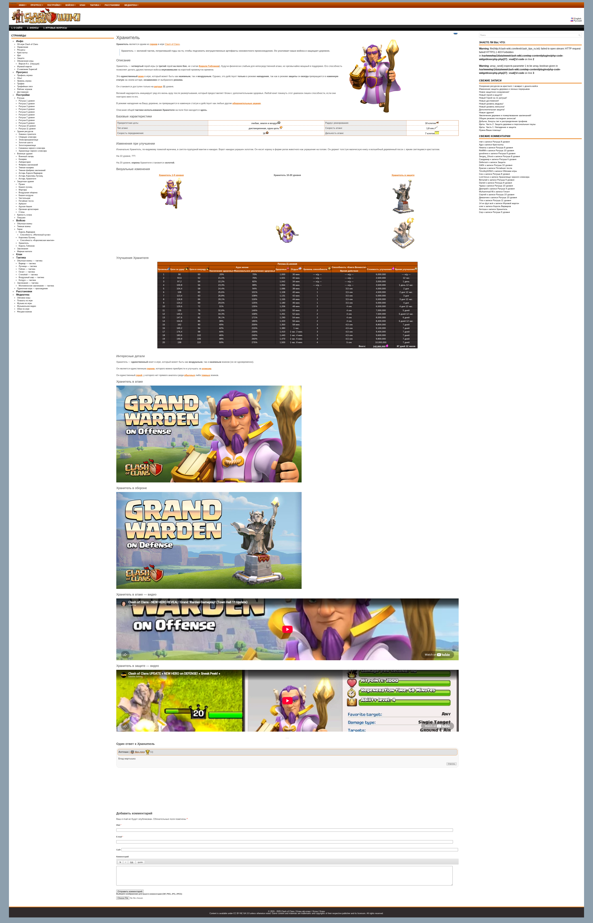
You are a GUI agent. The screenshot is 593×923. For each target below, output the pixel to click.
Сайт (118, 850)
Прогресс (37, 5)
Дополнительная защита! (492, 109)
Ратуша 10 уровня (27, 126)
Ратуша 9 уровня (27, 123)
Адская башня (25, 206)
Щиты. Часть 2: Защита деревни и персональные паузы (507, 124)
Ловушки (21, 217)
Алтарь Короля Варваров (30, 173)
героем (151, 368)
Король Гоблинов (27, 246)
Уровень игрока (24, 81)
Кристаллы (22, 52)
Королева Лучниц (27, 237)
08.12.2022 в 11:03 (137, 753)
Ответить (451, 764)
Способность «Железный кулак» (35, 235)
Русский (577, 20)
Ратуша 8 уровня (27, 120)
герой (139, 375)
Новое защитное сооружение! (494, 92)
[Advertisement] (287, 790)
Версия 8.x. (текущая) (29, 64)
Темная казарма (26, 167)
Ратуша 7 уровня (27, 117)
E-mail (119, 837)
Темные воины (24, 226)
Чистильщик (24, 198)
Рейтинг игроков (24, 89)
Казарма (23, 159)
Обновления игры (25, 61)
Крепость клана (24, 215)
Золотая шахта (26, 142)
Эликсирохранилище (28, 140)
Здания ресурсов (25, 131)
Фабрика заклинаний (28, 165)
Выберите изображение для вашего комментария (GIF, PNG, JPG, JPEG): (149, 894)
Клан (82, 5)
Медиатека (131, 5)
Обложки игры (23, 298)
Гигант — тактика (27, 272)
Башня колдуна (26, 195)
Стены (22, 212)
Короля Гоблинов (209, 66)
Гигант (506, 191)
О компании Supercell (27, 69)
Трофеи (20, 83)
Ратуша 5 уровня (27, 112)
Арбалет (23, 204)
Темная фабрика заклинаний (32, 170)
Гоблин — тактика (27, 269)
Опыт (19, 78)
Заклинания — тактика (27, 283)
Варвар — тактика (27, 263)
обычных (189, 375)
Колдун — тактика (27, 280)
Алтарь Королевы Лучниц (31, 176)
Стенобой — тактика (28, 274)
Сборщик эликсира (27, 137)
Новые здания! (486, 112)
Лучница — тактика (28, 266)
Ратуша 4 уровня (27, 109)
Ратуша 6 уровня (27, 115)
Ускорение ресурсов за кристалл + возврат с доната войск (508, 86)
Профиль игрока (24, 75)
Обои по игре (23, 309)
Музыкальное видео (26, 306)
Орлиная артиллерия (28, 209)
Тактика (95, 5)
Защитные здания (25, 181)
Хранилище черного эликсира (33, 151)
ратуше (158, 86)
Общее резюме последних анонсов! (497, 118)
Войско (70, 5)
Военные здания (24, 153)
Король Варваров (27, 232)
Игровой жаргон (24, 66)
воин (141, 76)
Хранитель (24, 243)
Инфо (22, 5)
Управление (22, 47)
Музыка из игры (24, 303)
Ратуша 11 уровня (27, 128)
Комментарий (122, 857)
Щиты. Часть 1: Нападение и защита (497, 127)
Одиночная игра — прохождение (32, 288)
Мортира (23, 190)
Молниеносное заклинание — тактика (36, 286)
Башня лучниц (25, 187)
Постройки (54, 5)
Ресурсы (21, 50)
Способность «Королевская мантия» (37, 240)
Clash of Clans (172, 44)
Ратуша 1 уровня (27, 101)
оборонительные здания (246, 103)
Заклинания (22, 248)
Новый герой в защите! (490, 95)
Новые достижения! (489, 100)
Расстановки (112, 5)
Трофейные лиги (25, 86)
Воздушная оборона (28, 192)
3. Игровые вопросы (55, 28)
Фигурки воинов (24, 311)
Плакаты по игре (25, 300)
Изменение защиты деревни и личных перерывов (504, 89)
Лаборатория (25, 162)
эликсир (206, 368)
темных (206, 375)
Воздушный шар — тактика (31, 277)
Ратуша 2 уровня (27, 103)
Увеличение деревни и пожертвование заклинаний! (505, 115)
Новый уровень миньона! (492, 106)
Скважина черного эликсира (32, 148)
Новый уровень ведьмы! (491, 103)
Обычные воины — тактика (29, 261)
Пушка (22, 184)
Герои (19, 229)
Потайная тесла (26, 201)
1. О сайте (17, 28)
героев (153, 44)
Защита (20, 58)
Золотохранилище (27, 145)
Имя (118, 825)
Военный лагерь (26, 156)
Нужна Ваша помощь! (490, 130)
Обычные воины (24, 223)
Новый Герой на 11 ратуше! (493, 98)
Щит (19, 55)
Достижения (22, 92)
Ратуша (20, 98)
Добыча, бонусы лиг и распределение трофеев (503, 121)
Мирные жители (24, 251)
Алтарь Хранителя (27, 178)
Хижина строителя (27, 134)
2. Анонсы (33, 28)
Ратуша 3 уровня (27, 106)
